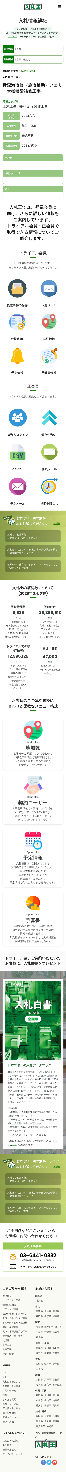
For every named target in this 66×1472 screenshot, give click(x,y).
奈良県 (47, 1384)
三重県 (39, 1368)
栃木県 (56, 1332)
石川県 (56, 1348)
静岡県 (56, 1363)
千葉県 (39, 1332)
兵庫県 (47, 1379)
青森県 (39, 1311)
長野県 (56, 1353)
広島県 (39, 1400)
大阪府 (39, 1379)
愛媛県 (47, 1405)
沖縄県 (50, 1426)
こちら (13, 1144)
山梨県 (47, 1353)
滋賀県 (39, 1384)
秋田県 (39, 1316)
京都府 (56, 1379)
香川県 (39, 1405)
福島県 (56, 1316)
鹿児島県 (40, 1426)
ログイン (12, 36)
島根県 (47, 1395)
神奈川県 (48, 1327)
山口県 (47, 1400)
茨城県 (47, 1332)
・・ (15, 1316)
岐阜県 (47, 1363)
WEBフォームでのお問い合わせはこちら (38, 1266)
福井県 (39, 1353)
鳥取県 (39, 1395)
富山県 (47, 1348)
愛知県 (39, 1363)
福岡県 (39, 1416)
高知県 (56, 1405)
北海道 (39, 1300)
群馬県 (39, 1337)
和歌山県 (57, 1384)
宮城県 (56, 1311)
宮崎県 (56, 1421)
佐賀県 (47, 1416)
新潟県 (39, 1348)
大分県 (47, 1421)
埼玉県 (58, 1327)
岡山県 (56, 1395)
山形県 (47, 1316)
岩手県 (47, 1311)
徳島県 (56, 1400)
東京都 (39, 1327)
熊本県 (39, 1421)
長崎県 (56, 1416)
